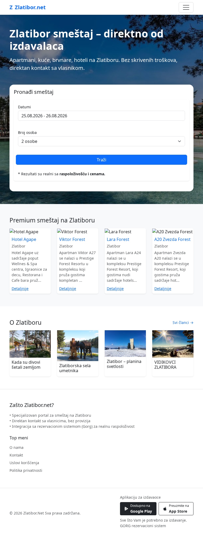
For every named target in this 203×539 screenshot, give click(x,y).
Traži (101, 160)
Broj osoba (27, 132)
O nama (17, 447)
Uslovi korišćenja (24, 462)
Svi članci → (183, 322)
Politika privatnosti (26, 470)
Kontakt (16, 455)
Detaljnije (20, 288)
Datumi (24, 106)
